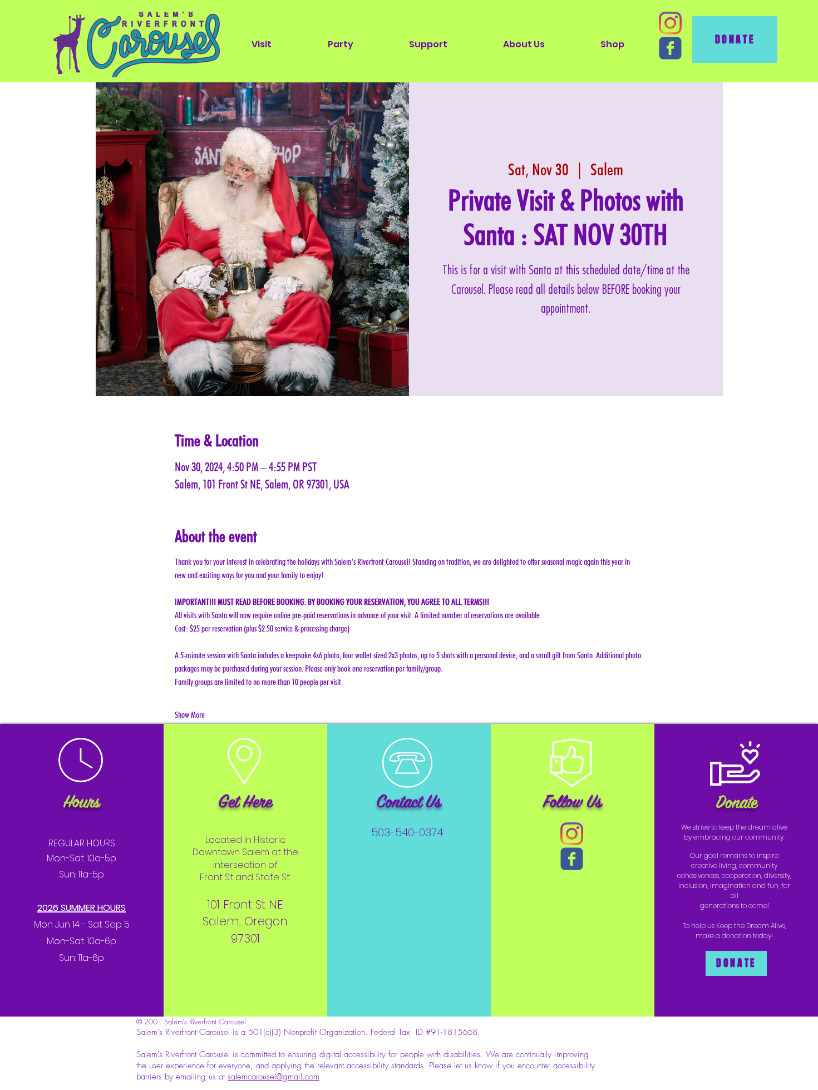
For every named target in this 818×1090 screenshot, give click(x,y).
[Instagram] (670, 23)
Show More (190, 714)
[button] (261, 44)
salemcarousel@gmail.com (273, 1076)
